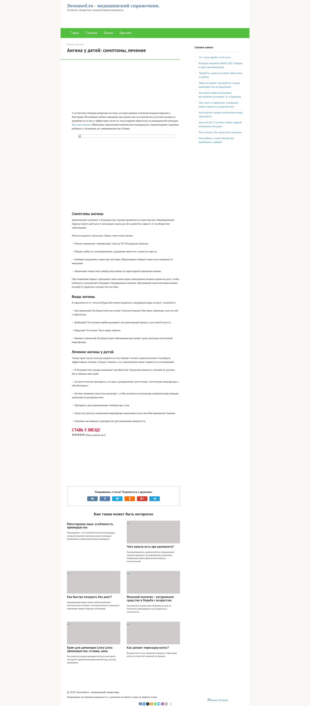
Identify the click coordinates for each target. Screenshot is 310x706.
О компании (91, 32)
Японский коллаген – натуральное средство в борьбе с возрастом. (150, 598)
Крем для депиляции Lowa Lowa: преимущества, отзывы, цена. (90, 649)
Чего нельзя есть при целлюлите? (150, 546)
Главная (74, 32)
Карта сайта (125, 32)
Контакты (108, 32)
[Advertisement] (126, 87)
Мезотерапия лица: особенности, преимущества (90, 525)
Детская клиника (81, 124)
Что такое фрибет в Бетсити (215, 57)
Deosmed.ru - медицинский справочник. (113, 6)
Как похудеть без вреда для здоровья (220, 132)
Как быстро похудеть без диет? (89, 597)
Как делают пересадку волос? (148, 647)
